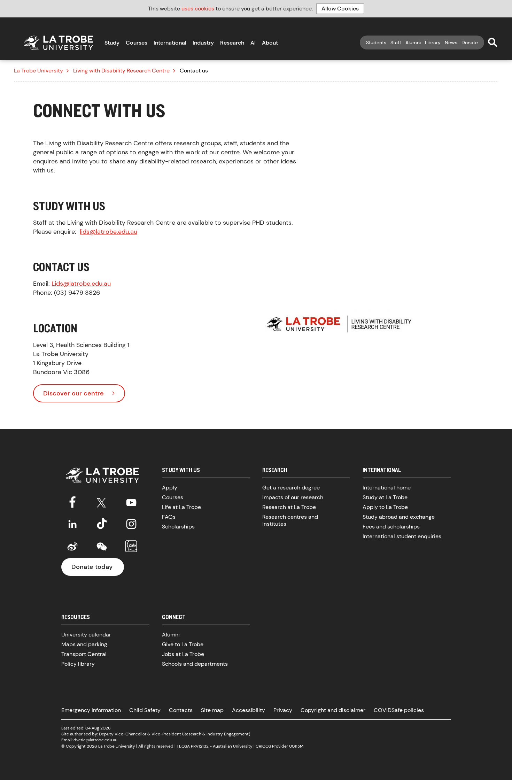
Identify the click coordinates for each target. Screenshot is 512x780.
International (170, 42)
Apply (169, 487)
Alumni (413, 42)
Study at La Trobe (385, 497)
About (270, 42)
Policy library (78, 663)
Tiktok (102, 524)
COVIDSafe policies (399, 710)
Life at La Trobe (181, 507)
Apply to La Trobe (385, 507)
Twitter (102, 501)
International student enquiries (402, 536)
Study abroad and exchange (399, 516)
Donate (469, 42)
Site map (212, 710)
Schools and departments (195, 663)
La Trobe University (38, 70)
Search (492, 42)
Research (232, 42)
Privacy (282, 710)
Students (376, 42)
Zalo (131, 546)
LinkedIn (72, 524)
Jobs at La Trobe (183, 654)
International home (387, 487)
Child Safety (145, 710)
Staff (395, 42)
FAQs (169, 516)
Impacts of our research (292, 497)
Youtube (131, 501)
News (451, 42)
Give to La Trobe (182, 644)
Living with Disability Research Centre (121, 70)
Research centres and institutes (290, 520)
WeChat (102, 546)
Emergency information (91, 710)
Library (433, 42)
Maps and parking (84, 644)
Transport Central (84, 654)
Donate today (92, 567)
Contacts (181, 710)
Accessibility (248, 710)
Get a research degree (291, 487)
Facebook (72, 501)
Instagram (131, 524)
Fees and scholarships (391, 526)
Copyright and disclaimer (333, 710)
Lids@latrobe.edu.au (81, 283)
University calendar (86, 634)
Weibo (72, 546)
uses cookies (197, 8)
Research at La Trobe (289, 507)
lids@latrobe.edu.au (108, 231)
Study (111, 42)
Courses (136, 42)
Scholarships (178, 526)
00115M (296, 746)
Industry (203, 42)
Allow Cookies (340, 8)
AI (253, 42)
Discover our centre (73, 393)
